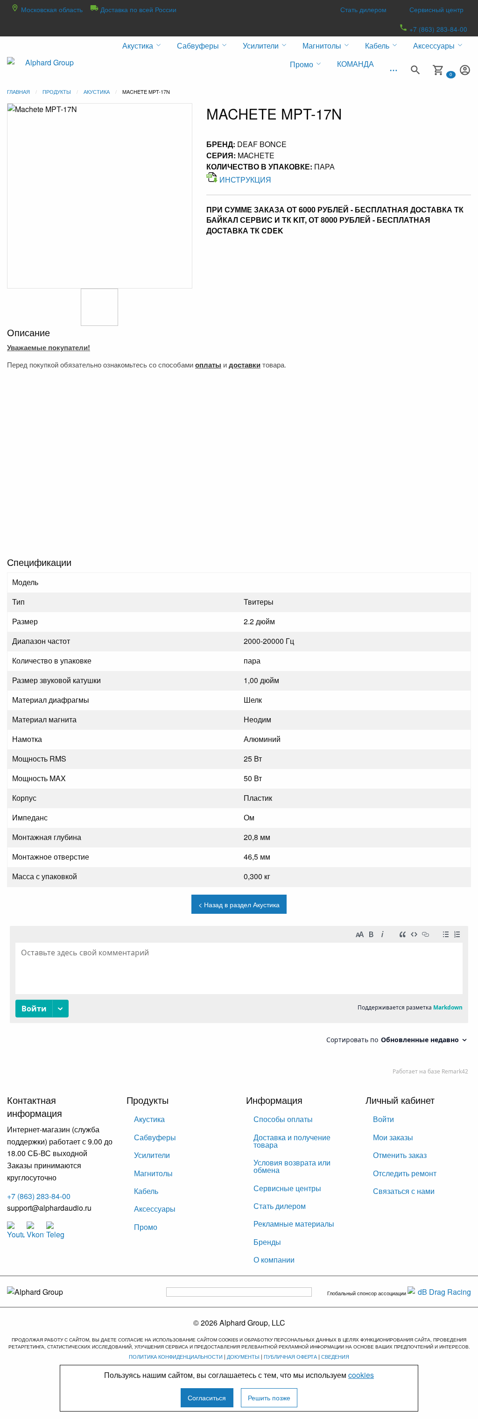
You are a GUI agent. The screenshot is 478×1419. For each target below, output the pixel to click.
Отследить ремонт (404, 1173)
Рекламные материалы (293, 1223)
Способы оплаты (283, 1119)
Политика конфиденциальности (176, 1356)
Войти (383, 1119)
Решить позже (269, 1397)
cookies (361, 1375)
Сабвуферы (155, 1137)
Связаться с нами (404, 1191)
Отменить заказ (400, 1155)
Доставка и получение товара (291, 1141)
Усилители (152, 1155)
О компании (274, 1259)
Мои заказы (393, 1137)
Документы (243, 1356)
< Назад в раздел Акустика (239, 904)
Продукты (56, 91)
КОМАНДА (355, 63)
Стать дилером (363, 9)
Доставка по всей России (137, 9)
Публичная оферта (290, 1356)
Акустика (97, 91)
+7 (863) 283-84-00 (437, 29)
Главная (18, 91)
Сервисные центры (287, 1188)
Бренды (267, 1241)
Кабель (146, 1191)
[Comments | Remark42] (239, 1002)
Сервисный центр (436, 9)
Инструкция (245, 179)
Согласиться (207, 1397)
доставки (244, 365)
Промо (145, 1226)
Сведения (335, 1356)
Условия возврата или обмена (291, 1166)
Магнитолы (153, 1173)
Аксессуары (155, 1208)
